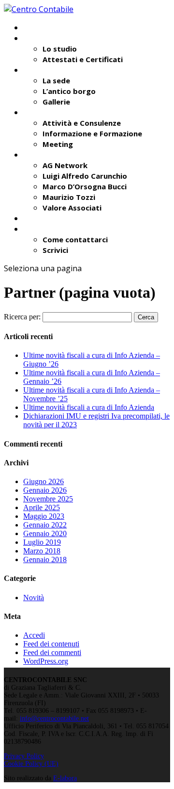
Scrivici (55, 250)
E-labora (65, 778)
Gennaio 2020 (45, 533)
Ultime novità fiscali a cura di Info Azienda (88, 407)
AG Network (65, 165)
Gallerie (56, 101)
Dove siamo (44, 70)
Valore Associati (72, 207)
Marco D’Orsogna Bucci (85, 186)
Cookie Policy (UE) (31, 763)
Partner (37, 154)
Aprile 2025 (41, 507)
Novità (35, 218)
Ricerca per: (22, 317)
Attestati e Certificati (83, 59)
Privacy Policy (24, 756)
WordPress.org (45, 661)
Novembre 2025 (48, 499)
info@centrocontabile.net (54, 718)
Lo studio (60, 48)
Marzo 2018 (41, 551)
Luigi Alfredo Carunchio (85, 176)
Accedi (34, 635)
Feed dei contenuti (51, 644)
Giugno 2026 (43, 481)
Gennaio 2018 (45, 559)
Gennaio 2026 (45, 490)
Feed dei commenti (52, 652)
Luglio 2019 (42, 542)
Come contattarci (75, 239)
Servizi (35, 112)
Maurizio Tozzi (69, 197)
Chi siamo (40, 38)
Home (33, 27)
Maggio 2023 (43, 516)
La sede (56, 80)
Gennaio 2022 (45, 525)
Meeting (58, 144)
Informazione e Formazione (92, 133)
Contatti (39, 229)
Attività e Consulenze (82, 123)
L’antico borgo (69, 91)
